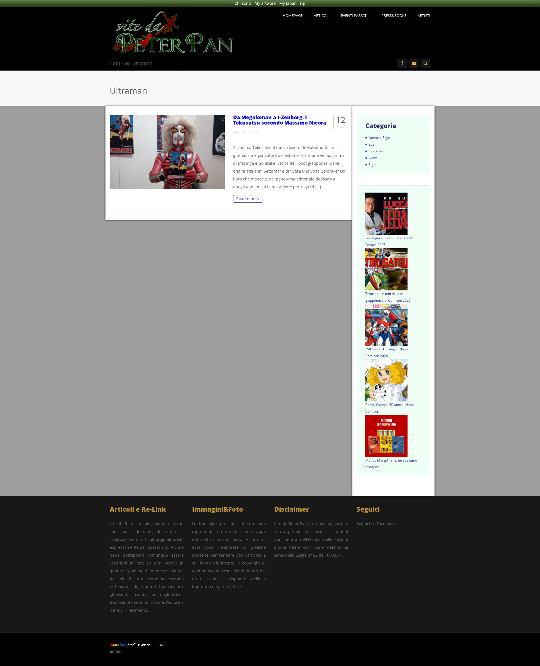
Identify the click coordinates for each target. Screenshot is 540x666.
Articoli (322, 15)
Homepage (293, 15)
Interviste (376, 151)
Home (115, 63)
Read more (247, 198)
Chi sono (243, 3)
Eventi (373, 144)
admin (116, 651)
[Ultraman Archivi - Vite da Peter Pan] (173, 30)
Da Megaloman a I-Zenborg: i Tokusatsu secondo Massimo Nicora (279, 120)
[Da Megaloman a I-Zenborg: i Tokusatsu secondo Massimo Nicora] (167, 152)
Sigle (372, 164)
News (254, 132)
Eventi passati (354, 15)
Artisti (424, 15)
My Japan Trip (292, 3)
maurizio (239, 132)
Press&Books (393, 15)
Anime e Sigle (379, 137)
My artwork (265, 3)
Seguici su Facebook (375, 523)
